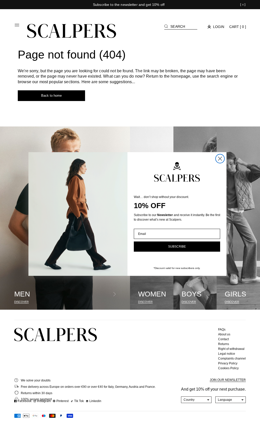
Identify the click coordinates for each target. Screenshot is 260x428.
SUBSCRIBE (177, 246)
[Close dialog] (220, 158)
